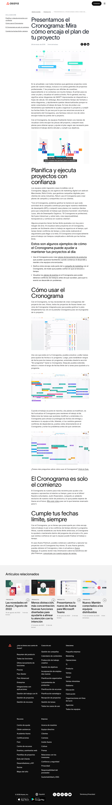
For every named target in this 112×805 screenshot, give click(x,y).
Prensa (44, 750)
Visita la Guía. (83, 469)
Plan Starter (21, 674)
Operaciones (71, 660)
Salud (68, 677)
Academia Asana (23, 734)
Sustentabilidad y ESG (50, 777)
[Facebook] (66, 794)
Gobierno (69, 685)
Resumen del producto (26, 654)
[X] (54, 794)
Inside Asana (46, 742)
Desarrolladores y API (25, 763)
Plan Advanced (23, 678)
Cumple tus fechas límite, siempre (17, 31)
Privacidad (45, 766)
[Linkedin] (58, 794)
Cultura (44, 746)
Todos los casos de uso (50, 706)
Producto (69, 669)
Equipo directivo (47, 729)
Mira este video (53, 501)
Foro (18, 742)
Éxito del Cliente (23, 759)
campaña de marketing (74, 266)
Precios (20, 670)
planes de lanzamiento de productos (72, 257)
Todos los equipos (73, 709)
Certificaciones (23, 738)
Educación (70, 690)
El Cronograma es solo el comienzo (17, 27)
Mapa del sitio (22, 772)
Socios (19, 767)
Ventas (68, 673)
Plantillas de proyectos (26, 755)
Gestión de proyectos (25, 698)
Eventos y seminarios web (27, 750)
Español (42, 794)
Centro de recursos (24, 746)
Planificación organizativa (51, 678)
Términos (83, 794)
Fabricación (70, 694)
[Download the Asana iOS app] (23, 799)
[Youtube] (70, 794)
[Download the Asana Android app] (38, 799)
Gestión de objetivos (49, 667)
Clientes (44, 734)
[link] (36, 12)
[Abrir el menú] (104, 3)
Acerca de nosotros (49, 725)
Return (44, 191)
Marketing (70, 656)
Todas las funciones (25, 659)
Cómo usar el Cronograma (14, 23)
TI (66, 664)
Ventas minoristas (73, 681)
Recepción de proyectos (51, 698)
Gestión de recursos (25, 702)
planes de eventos (51, 275)
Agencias (69, 705)
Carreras (44, 738)
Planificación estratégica (51, 694)
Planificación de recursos (51, 689)
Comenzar (97, 3)
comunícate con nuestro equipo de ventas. (60, 553)
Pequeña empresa (73, 652)
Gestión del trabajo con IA (27, 694)
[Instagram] (62, 794)
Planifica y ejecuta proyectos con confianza (16, 19)
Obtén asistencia (23, 729)
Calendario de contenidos (51, 656)
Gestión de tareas (48, 702)
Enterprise (21, 682)
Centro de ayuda (23, 725)
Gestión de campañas (50, 652)
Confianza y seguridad (50, 762)
